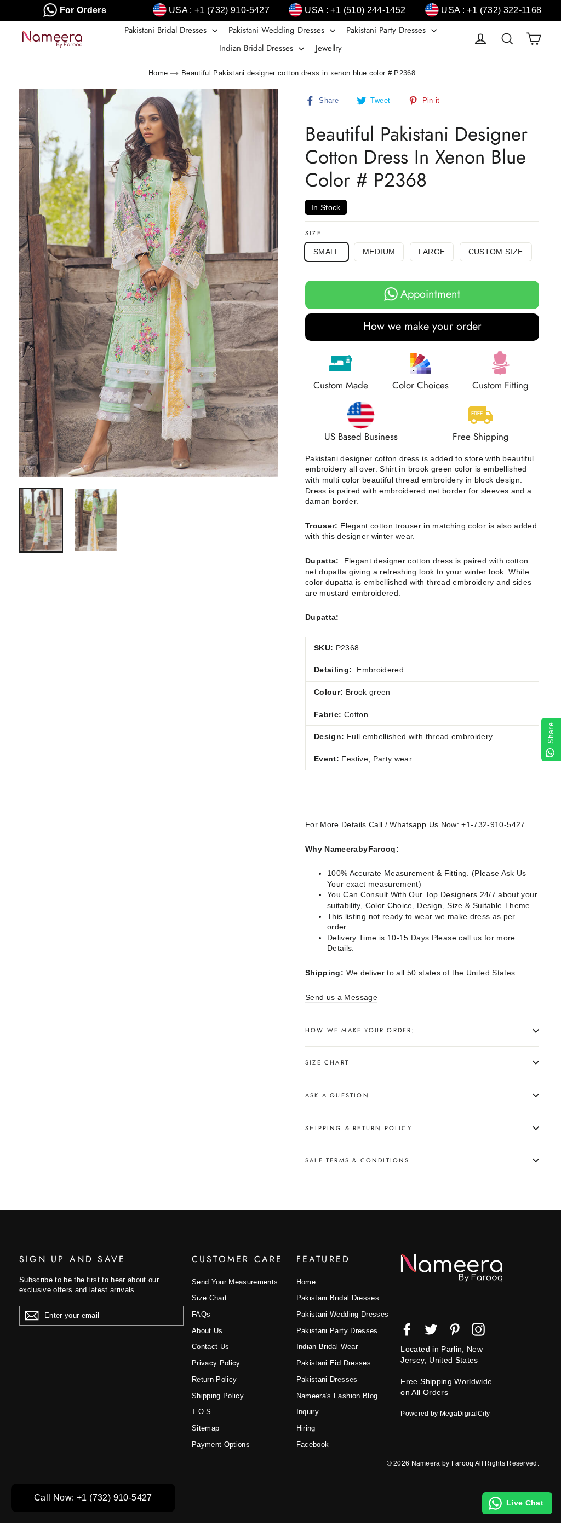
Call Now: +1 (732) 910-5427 (93, 1497)
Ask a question (337, 1095)
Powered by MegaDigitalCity (445, 1413)
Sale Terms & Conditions (357, 1160)
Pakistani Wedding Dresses (277, 30)
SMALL (326, 251)
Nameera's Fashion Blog (337, 1396)
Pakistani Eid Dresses (333, 1363)
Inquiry (307, 1412)
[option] (148, 283)
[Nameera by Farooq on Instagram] (478, 1329)
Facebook (312, 1444)
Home (158, 73)
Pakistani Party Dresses (387, 30)
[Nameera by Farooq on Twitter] (431, 1329)
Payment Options (221, 1444)
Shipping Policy (218, 1396)
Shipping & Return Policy (358, 1128)
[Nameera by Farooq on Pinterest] (454, 1329)
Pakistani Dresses (327, 1379)
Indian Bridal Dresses (257, 48)
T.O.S (201, 1412)
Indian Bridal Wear (327, 1346)
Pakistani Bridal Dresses (166, 30)
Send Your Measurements (235, 1282)
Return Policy (214, 1379)
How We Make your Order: (360, 1030)
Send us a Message (341, 997)
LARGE (432, 251)
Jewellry (329, 48)
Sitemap (205, 1428)
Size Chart (327, 1062)
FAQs (201, 1314)
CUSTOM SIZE (495, 251)
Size (313, 233)
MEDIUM (379, 251)
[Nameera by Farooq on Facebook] (407, 1329)
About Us (207, 1331)
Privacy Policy (216, 1363)
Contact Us (211, 1346)
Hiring (306, 1428)
